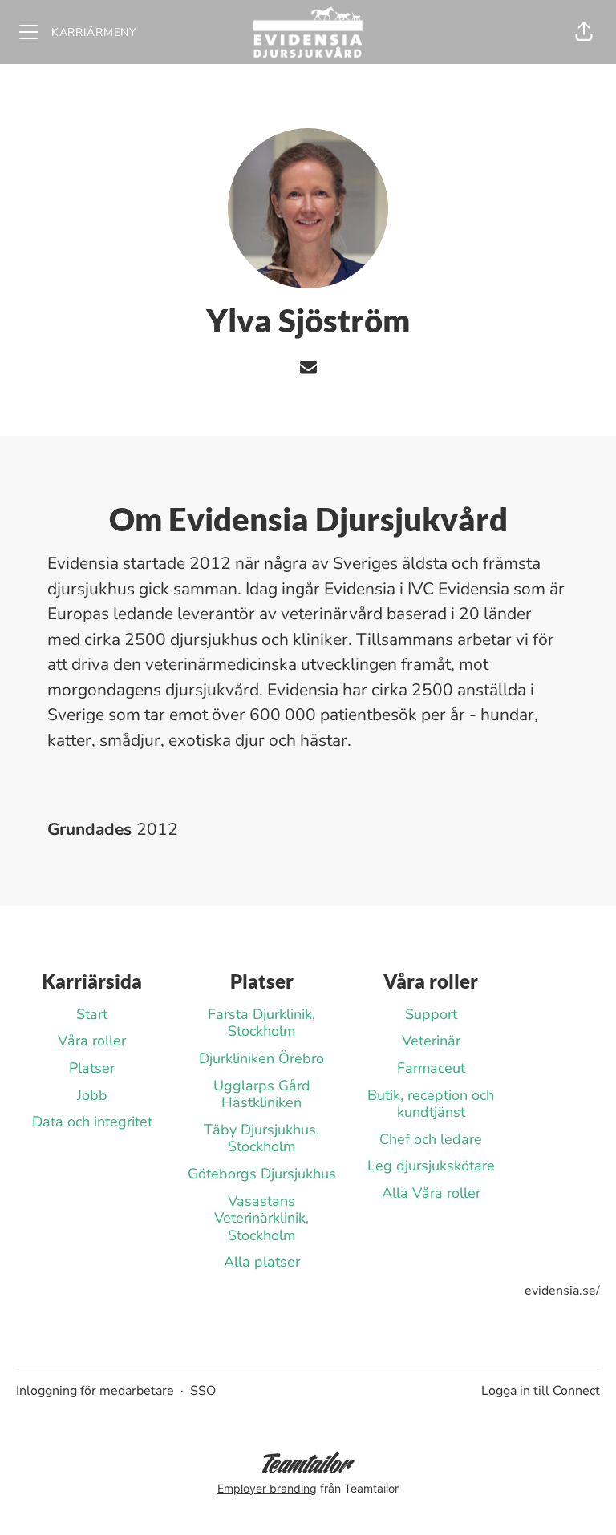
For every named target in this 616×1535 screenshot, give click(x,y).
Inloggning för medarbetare (95, 1391)
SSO (203, 1391)
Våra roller (92, 1040)
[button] (583, 32)
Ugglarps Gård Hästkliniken (261, 1094)
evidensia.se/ (562, 1290)
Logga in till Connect (540, 1391)
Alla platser (262, 1261)
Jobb (92, 1095)
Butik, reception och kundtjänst (430, 1104)
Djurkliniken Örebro (261, 1058)
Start (91, 1014)
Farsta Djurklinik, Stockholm (261, 1023)
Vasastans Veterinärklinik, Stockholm (261, 1218)
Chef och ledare (430, 1139)
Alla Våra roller (431, 1193)
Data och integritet (92, 1121)
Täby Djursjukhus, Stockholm (261, 1138)
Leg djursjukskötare (431, 1165)
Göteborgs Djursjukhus (262, 1173)
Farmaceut (431, 1068)
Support (431, 1014)
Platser (92, 1068)
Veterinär (431, 1040)
